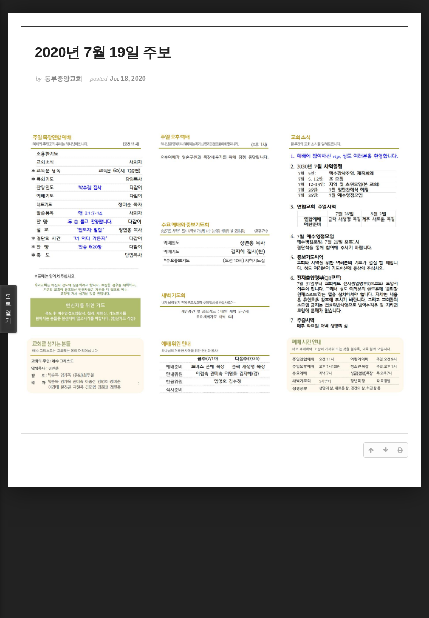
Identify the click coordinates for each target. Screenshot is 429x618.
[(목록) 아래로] (385, 450)
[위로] (371, 450)
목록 (8, 308)
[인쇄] (400, 450)
